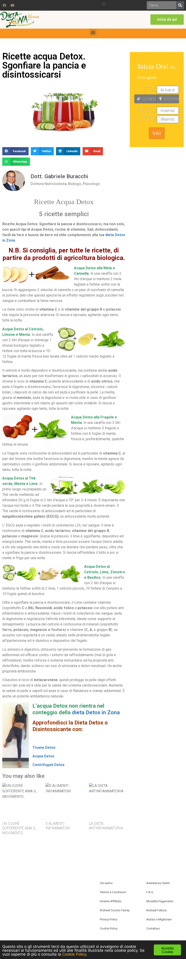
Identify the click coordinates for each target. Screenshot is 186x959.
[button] (104, 3)
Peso (146, 110)
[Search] (180, 5)
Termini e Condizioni (113, 892)
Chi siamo (106, 883)
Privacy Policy (108, 919)
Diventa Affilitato (111, 901)
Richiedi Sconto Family (115, 910)
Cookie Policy (108, 928)
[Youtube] (12, 5)
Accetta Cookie (167, 950)
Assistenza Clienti (158, 883)
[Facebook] (4, 5)
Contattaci (153, 928)
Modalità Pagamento (160, 901)
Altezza (145, 118)
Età (149, 89)
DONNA (170, 98)
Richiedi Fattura (156, 910)
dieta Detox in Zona (96, 712)
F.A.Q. (150, 892)
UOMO (148, 98)
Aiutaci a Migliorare (158, 919)
